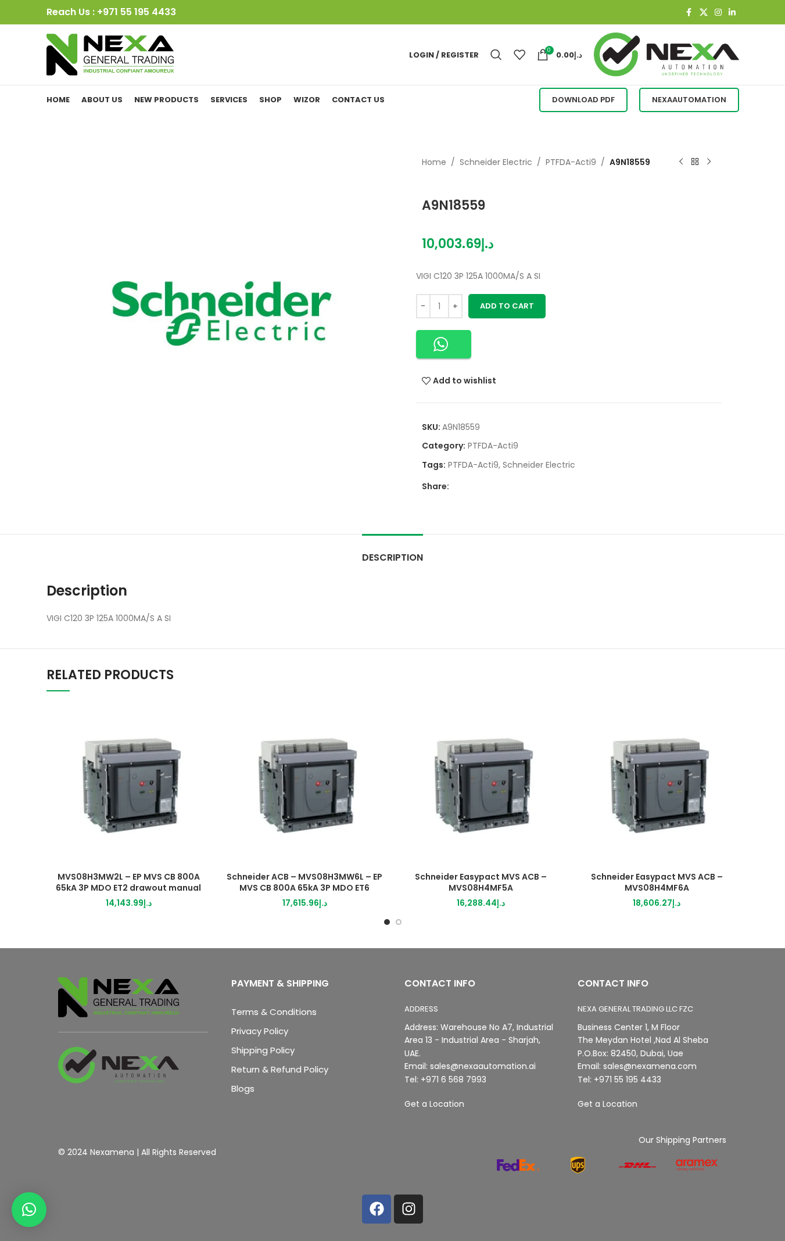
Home (434, 162)
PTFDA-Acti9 (571, 162)
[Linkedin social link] (732, 12)
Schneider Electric (496, 162)
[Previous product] (681, 162)
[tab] (392, 551)
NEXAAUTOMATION (689, 99)
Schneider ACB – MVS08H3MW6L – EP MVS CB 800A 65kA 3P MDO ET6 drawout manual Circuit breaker (304, 888)
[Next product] (709, 162)
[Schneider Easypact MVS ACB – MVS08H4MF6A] (657, 784)
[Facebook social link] (689, 12)
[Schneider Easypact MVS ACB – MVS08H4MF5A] (481, 784)
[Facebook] (376, 1209)
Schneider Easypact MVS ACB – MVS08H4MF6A (657, 882)
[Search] (496, 54)
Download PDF (583, 99)
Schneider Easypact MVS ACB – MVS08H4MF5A (481, 882)
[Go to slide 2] (399, 922)
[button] (443, 344)
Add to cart (507, 305)
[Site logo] (110, 54)
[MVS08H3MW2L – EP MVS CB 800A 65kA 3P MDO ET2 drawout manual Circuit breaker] (128, 784)
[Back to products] (695, 162)
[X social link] (703, 12)
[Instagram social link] (718, 12)
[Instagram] (408, 1209)
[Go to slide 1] (387, 922)
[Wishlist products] (519, 54)
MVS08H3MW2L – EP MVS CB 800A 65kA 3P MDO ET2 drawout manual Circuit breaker (128, 888)
